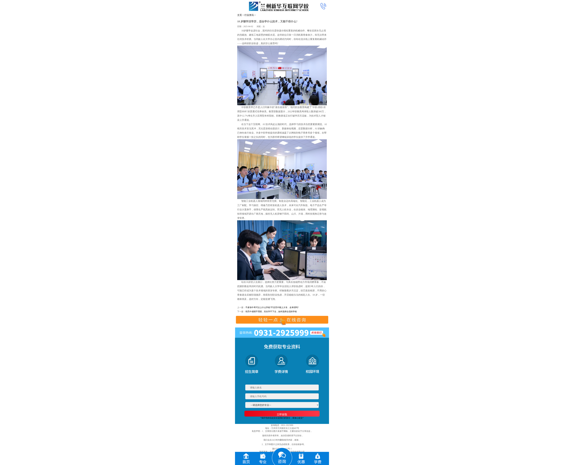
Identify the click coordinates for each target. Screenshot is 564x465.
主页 (239, 15)
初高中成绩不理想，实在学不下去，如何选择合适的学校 (271, 311)
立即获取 (282, 414)
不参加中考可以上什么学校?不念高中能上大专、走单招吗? (272, 307)
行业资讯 (249, 15)
